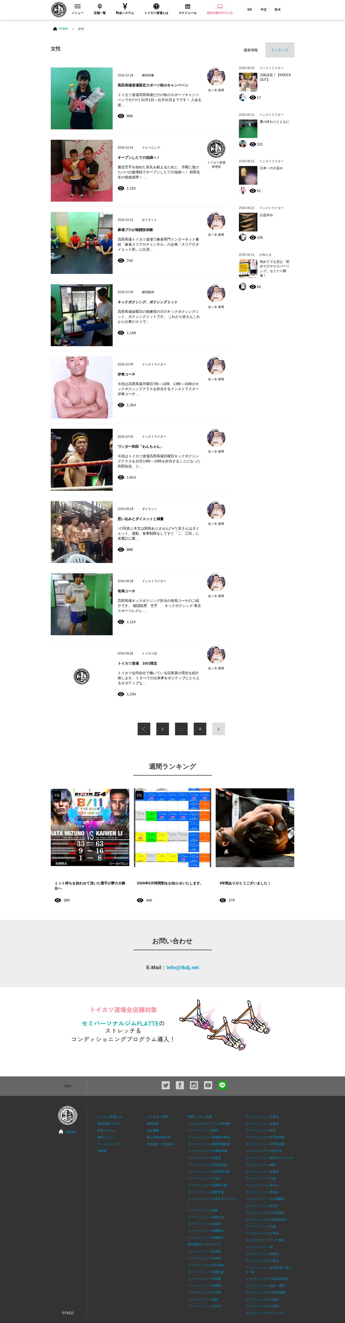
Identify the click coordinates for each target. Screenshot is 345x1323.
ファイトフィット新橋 (203, 1210)
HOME (63, 29)
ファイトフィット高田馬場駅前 (209, 1144)
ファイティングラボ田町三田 (207, 1185)
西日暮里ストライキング (204, 1244)
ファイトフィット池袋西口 (206, 1231)
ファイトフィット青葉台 (262, 1192)
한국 (278, 9)
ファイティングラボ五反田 (206, 1265)
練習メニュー (106, 1137)
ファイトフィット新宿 (203, 1130)
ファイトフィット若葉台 (262, 1123)
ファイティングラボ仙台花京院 (266, 1279)
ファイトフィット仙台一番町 (265, 1285)
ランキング (280, 50)
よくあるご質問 (157, 1117)
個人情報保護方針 (159, 1137)
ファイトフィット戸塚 (260, 1178)
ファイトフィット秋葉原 (204, 1224)
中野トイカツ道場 (200, 1117)
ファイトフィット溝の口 (262, 1185)
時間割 (102, 1151)
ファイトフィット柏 (259, 1247)
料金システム (106, 1130)
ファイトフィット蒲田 (203, 1299)
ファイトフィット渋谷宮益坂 (207, 1165)
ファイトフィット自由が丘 (206, 1217)
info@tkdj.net (182, 967)
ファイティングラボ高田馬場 (207, 1151)
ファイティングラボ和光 (262, 1233)
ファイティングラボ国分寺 (263, 1151)
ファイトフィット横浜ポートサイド (269, 1158)
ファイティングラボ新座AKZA (266, 1219)
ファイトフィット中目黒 (204, 1279)
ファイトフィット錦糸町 (204, 1251)
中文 (264, 9)
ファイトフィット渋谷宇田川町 (209, 1171)
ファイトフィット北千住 (204, 1306)
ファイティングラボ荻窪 (204, 1158)
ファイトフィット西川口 (262, 1206)
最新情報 (251, 50)
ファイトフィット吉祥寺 (262, 1117)
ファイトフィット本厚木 (262, 1171)
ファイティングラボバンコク (265, 1313)
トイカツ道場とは (109, 1117)
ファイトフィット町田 (260, 1130)
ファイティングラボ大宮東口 (265, 1213)
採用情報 (153, 1123)
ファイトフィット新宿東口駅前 (209, 1137)
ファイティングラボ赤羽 (204, 1258)
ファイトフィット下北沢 (204, 1178)
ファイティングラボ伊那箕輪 (265, 1292)
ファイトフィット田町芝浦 (206, 1192)
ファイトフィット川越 (260, 1226)
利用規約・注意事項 (160, 1144)
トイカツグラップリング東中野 (209, 1123)
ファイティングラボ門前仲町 (265, 1137)
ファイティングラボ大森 (204, 1292)
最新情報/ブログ (108, 1123)
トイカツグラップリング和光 (265, 1240)
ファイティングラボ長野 (262, 1306)
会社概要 (153, 1130)
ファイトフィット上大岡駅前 (265, 1199)
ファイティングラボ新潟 (262, 1261)
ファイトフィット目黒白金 (206, 1272)
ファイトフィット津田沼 (262, 1254)
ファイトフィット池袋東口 (206, 1237)
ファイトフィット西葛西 (204, 1285)
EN (250, 9)
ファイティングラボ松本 (262, 1299)
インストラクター (109, 1144)
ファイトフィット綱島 (260, 1165)
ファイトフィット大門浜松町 (265, 1144)
